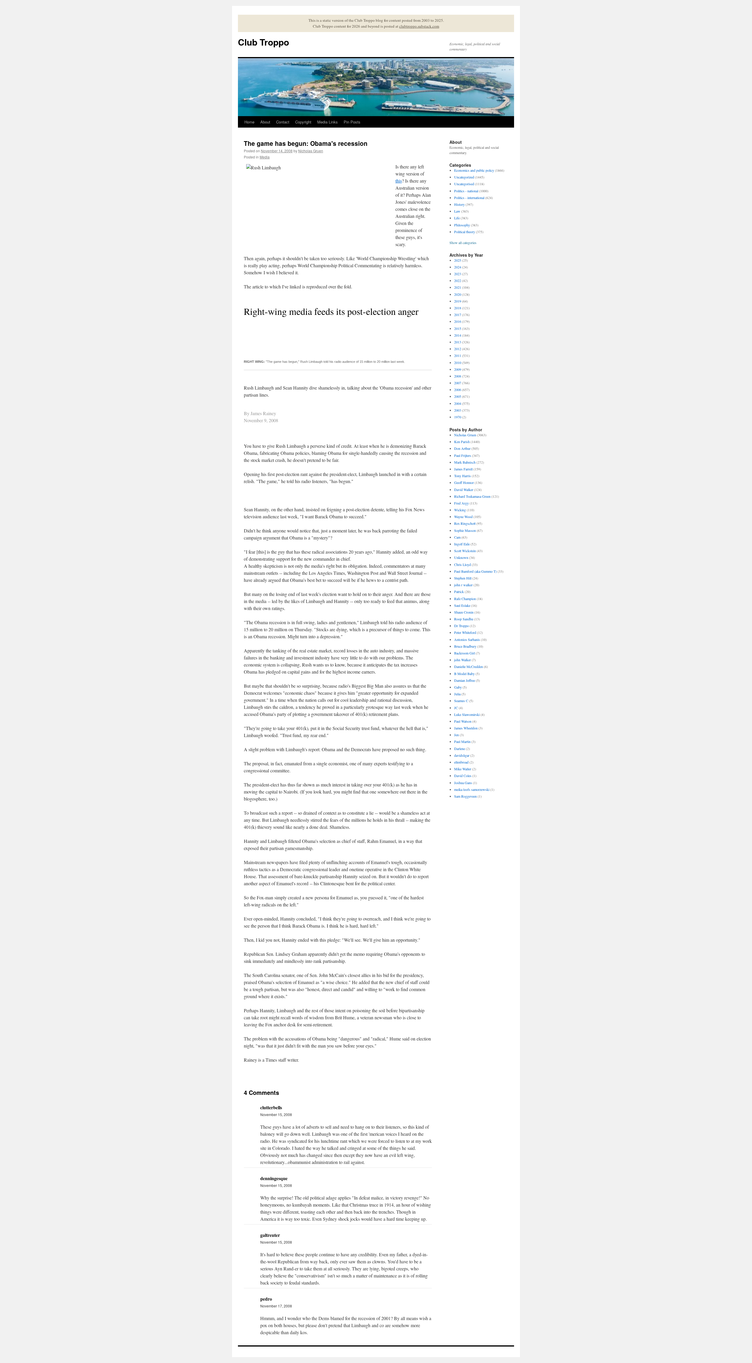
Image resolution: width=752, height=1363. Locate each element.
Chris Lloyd (462, 564)
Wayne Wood (463, 516)
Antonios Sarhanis (467, 639)
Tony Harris (462, 475)
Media (265, 156)
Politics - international (469, 197)
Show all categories (462, 242)
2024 (457, 267)
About (265, 122)
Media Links (327, 122)
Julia (457, 693)
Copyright (303, 122)
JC (456, 707)
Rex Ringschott (465, 523)
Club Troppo (263, 42)
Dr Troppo (461, 625)
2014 (457, 335)
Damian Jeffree (464, 680)
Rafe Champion (465, 598)
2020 (457, 294)
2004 (457, 403)
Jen (456, 734)
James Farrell (463, 469)
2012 (457, 348)
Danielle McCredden (468, 666)
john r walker (463, 584)
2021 (457, 287)
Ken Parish (462, 441)
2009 (457, 369)
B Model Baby (464, 673)
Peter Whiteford (465, 632)
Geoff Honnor (464, 482)
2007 (457, 382)
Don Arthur (462, 448)
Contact (282, 122)
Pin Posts (352, 122)
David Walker (463, 489)
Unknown (461, 557)
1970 (457, 417)
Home (249, 122)
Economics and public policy (474, 170)
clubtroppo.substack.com (419, 26)
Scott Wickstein (465, 550)
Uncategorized (464, 177)
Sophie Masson (465, 530)
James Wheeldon (466, 728)
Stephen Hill (462, 578)
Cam (457, 537)
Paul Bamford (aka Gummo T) (475, 571)
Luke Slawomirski (467, 714)
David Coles (462, 775)
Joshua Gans (463, 782)
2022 (457, 280)
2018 (457, 307)
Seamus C (461, 700)
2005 (457, 396)
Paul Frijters (462, 455)
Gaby (458, 687)
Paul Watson (462, 721)
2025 (457, 260)
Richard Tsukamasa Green (472, 496)
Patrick (459, 591)
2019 (457, 301)
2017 (457, 314)
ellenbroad (461, 762)
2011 (457, 355)
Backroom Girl (464, 653)
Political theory (464, 231)
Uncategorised (464, 183)
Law (457, 211)
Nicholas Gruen (310, 150)
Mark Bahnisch (465, 462)
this (398, 181)
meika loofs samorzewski (471, 789)
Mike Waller (462, 768)
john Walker (462, 659)
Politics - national (466, 190)
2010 (457, 362)
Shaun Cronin (464, 612)
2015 (457, 328)
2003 (457, 410)
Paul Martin (462, 741)
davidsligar (461, 755)
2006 (457, 389)
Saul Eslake (462, 605)
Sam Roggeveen (465, 796)
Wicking (460, 509)
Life (457, 218)
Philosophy (462, 225)
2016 (457, 321)
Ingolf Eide (462, 544)
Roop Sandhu (463, 619)
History (459, 204)
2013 (457, 342)
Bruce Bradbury (465, 646)
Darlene (459, 748)
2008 (457, 376)
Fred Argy (461, 503)
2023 (457, 273)
